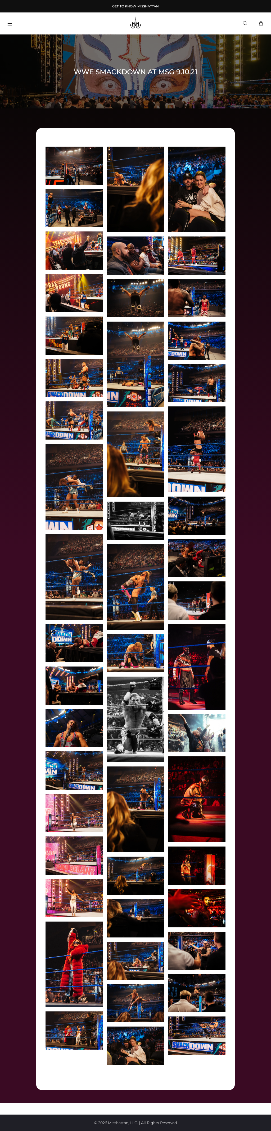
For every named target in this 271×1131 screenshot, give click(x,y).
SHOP (167, 6)
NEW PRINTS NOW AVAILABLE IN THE (135, 6)
